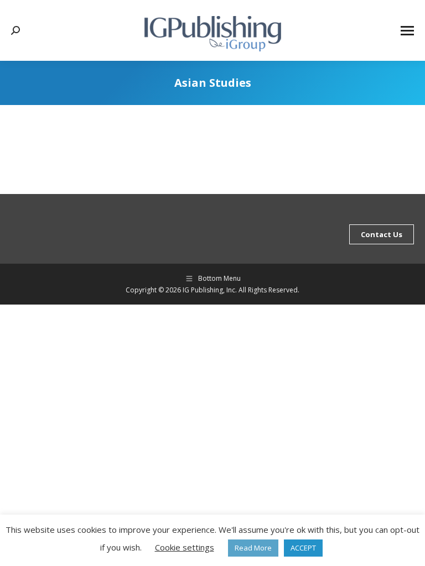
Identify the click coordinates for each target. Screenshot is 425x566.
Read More (253, 548)
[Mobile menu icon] (407, 30)
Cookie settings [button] (184, 547)
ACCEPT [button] (303, 548)
